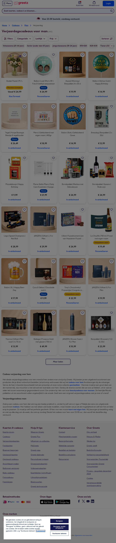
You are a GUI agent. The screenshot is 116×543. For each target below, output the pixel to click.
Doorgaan (59, 521)
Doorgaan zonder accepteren (59, 527)
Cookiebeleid (40, 531)
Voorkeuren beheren (59, 533)
